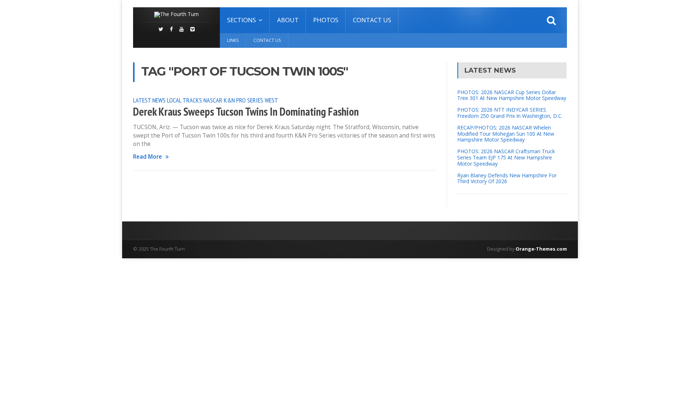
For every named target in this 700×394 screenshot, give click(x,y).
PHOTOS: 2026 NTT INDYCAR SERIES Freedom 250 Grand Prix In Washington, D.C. (510, 112)
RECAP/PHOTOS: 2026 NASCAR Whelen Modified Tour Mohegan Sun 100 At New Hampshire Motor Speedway (505, 133)
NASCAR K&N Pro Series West (240, 100)
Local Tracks (184, 100)
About (288, 20)
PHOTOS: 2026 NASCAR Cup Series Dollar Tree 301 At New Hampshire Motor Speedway (511, 95)
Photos (325, 20)
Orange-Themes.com (541, 249)
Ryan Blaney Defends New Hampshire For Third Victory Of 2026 (507, 178)
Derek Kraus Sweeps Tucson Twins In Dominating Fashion (246, 111)
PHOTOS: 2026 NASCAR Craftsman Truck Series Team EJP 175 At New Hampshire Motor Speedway (506, 157)
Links (232, 40)
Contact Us (372, 20)
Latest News (149, 100)
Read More (147, 156)
